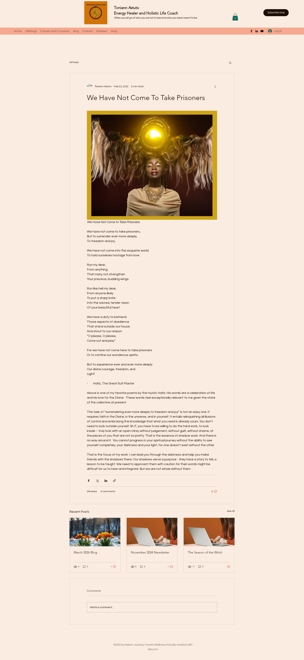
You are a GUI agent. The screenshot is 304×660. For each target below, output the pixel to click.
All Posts (74, 62)
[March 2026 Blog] (94, 532)
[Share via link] (114, 480)
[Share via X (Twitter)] (97, 480)
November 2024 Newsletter (150, 552)
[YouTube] (262, 31)
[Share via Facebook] (88, 480)
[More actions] (215, 87)
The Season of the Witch (205, 552)
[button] (276, 12)
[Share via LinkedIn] (105, 480)
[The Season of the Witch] (209, 532)
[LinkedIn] (256, 31)
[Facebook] (251, 31)
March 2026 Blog (85, 552)
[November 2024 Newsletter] (152, 532)
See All (231, 511)
